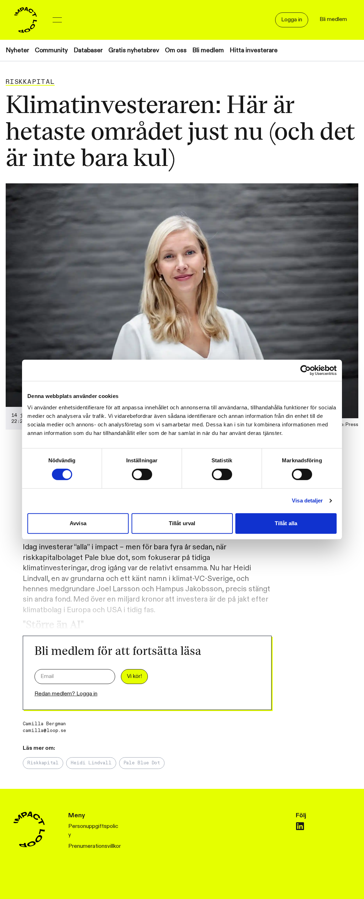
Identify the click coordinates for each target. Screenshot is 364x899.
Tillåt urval (182, 523)
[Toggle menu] (57, 20)
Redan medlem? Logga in (65, 694)
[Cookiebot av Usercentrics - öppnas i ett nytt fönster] (305, 370)
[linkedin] (300, 826)
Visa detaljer (307, 500)
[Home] (25, 20)
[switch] (142, 474)
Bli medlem (208, 50)
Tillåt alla (286, 523)
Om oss (176, 50)
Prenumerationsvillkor (94, 846)
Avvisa (78, 523)
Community (51, 50)
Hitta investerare (254, 50)
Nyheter (17, 50)
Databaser (88, 50)
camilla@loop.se (44, 730)
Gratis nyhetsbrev (133, 50)
